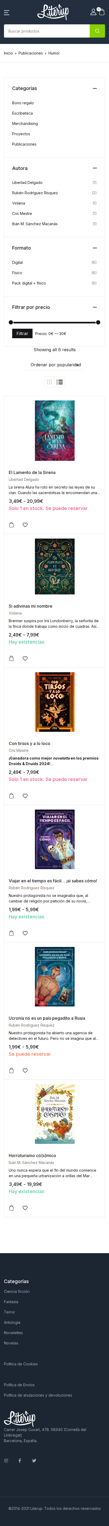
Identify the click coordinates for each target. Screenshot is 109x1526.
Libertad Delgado (24, 479)
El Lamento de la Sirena (32, 472)
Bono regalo (23, 103)
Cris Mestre (19, 750)
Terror (9, 1312)
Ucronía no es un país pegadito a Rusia (47, 1018)
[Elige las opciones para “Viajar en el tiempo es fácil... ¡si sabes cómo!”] (11, 933)
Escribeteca (22, 113)
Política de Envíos (19, 1385)
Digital (17, 262)
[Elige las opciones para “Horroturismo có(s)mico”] (11, 1208)
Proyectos (21, 134)
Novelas (11, 1343)
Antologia (12, 1322)
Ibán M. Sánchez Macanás (31, 1162)
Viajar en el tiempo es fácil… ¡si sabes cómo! (53, 880)
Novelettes (13, 1332)
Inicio (8, 53)
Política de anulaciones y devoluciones (38, 1395)
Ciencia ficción (17, 1291)
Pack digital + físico (29, 283)
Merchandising (25, 123)
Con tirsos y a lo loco (29, 743)
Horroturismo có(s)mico (32, 1155)
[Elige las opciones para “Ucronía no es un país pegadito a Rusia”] (11, 1070)
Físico (17, 272)
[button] (6, 12)
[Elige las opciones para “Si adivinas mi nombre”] (11, 658)
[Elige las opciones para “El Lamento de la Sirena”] (11, 525)
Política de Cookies (21, 1364)
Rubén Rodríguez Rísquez (31, 888)
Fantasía (11, 1301)
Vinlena (15, 613)
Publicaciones (31, 53)
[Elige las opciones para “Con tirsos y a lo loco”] (11, 796)
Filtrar (22, 333)
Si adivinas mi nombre (30, 606)
